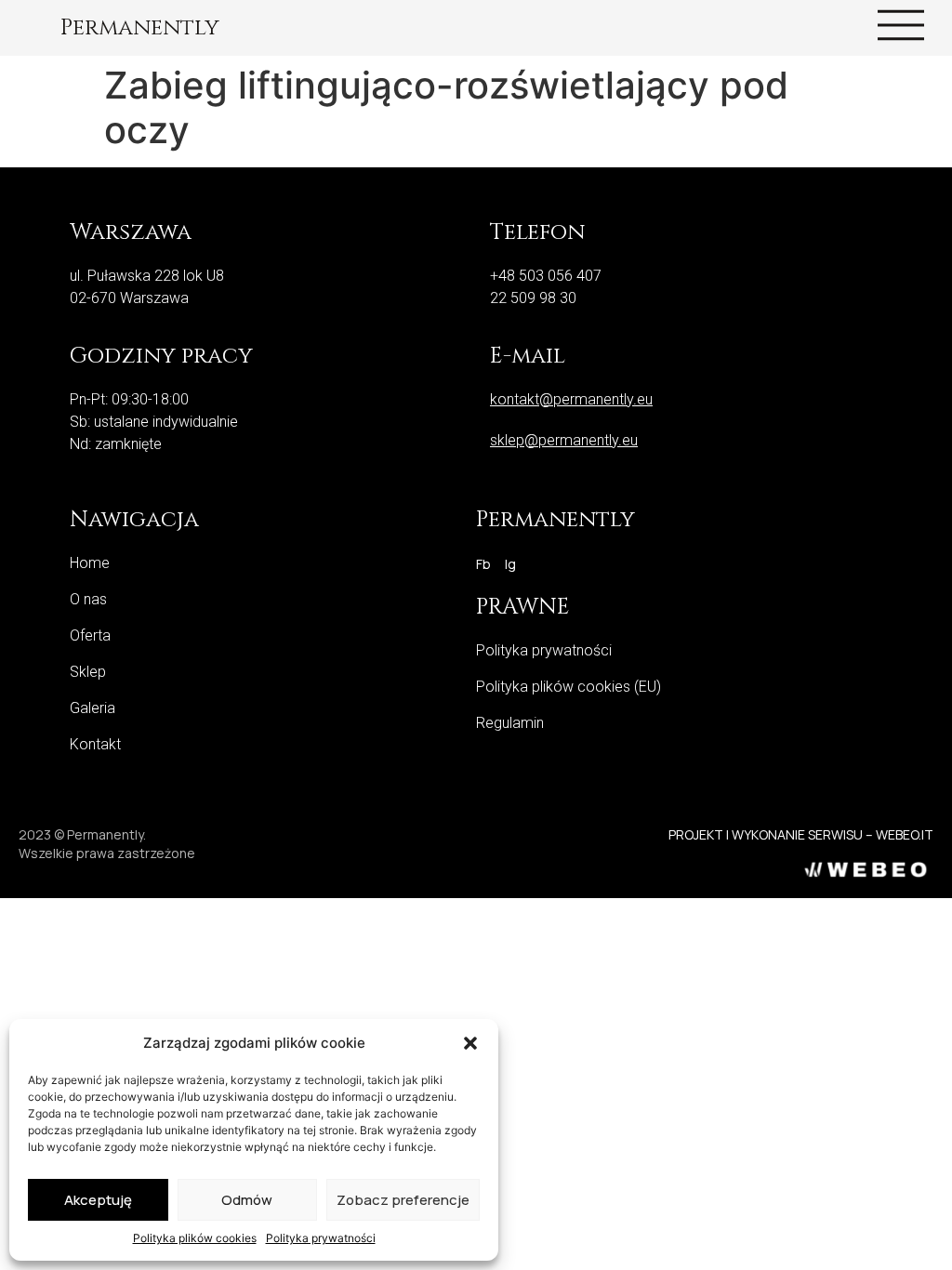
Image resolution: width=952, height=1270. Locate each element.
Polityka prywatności (321, 1238)
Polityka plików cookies (195, 1238)
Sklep (88, 672)
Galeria (92, 708)
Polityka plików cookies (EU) (568, 686)
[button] (470, 1043)
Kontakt (95, 744)
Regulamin (510, 723)
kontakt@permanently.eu (571, 399)
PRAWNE (523, 607)
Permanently (139, 28)
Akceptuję (98, 1200)
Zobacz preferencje (403, 1200)
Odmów (246, 1200)
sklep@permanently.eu (564, 440)
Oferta (90, 635)
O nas (88, 599)
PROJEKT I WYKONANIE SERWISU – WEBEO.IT (800, 834)
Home (90, 563)
